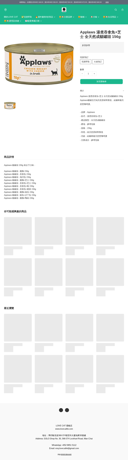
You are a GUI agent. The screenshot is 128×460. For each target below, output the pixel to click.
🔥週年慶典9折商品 (44, 17)
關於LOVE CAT (11, 17)
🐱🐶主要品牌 (65, 17)
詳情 (107, 2)
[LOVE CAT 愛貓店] (64, 9)
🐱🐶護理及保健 (11, 21)
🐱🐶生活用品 (109, 17)
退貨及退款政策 (66, 454)
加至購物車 (101, 81)
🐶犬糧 (93, 17)
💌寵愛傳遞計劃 (32, 21)
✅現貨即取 (26, 17)
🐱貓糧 (81, 17)
